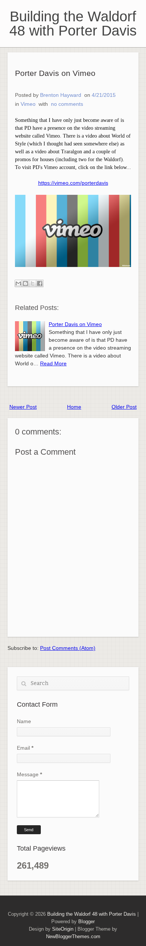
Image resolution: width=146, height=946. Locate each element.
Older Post (124, 407)
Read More (53, 363)
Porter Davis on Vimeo (55, 73)
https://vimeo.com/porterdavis (73, 183)
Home (74, 407)
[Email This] (18, 283)
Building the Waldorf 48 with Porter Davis (73, 23)
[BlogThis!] (25, 283)
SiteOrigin (62, 929)
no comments (67, 104)
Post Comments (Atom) (67, 648)
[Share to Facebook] (39, 283)
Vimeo (28, 104)
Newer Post (23, 407)
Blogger (86, 921)
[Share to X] (32, 283)
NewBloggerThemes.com (73, 936)
